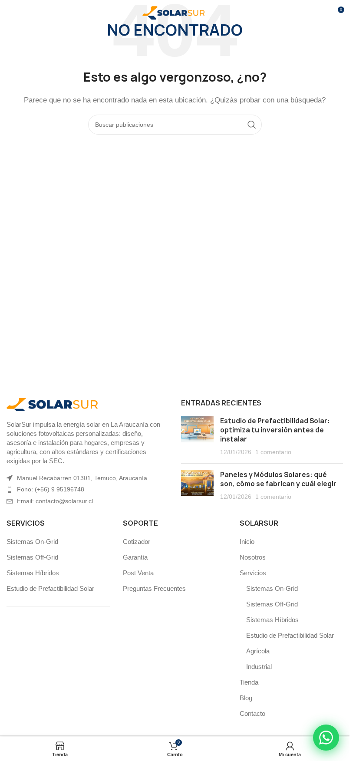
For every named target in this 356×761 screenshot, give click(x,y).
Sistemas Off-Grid (32, 557)
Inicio (247, 541)
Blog (246, 698)
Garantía (135, 557)
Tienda (249, 682)
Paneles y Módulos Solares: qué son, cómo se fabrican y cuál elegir (278, 479)
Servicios (253, 573)
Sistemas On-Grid (32, 541)
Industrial (259, 666)
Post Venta (138, 573)
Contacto (252, 713)
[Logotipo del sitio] (175, 12)
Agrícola (258, 651)
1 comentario (273, 452)
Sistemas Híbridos (33, 573)
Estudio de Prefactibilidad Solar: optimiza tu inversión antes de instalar (275, 430)
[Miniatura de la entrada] (197, 436)
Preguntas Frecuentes (154, 588)
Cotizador (136, 541)
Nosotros (253, 557)
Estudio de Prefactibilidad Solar (50, 588)
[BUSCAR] (252, 125)
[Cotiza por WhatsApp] (326, 738)
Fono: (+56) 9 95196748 (50, 489)
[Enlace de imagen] (54, 404)
